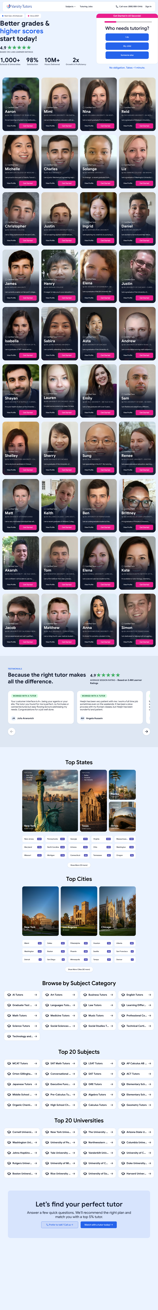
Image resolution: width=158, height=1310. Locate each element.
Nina (87, 111)
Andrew (128, 341)
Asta (87, 341)
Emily (87, 398)
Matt (9, 513)
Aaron (10, 111)
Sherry (50, 455)
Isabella (12, 341)
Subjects (69, 6)
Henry (49, 283)
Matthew (51, 627)
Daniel (127, 226)
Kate (125, 570)
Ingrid (88, 226)
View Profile (11, 126)
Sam (125, 398)
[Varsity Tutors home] (19, 6)
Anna (87, 627)
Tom (47, 570)
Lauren (50, 398)
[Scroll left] (11, 731)
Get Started (28, 126)
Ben (86, 513)
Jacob (10, 627)
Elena (87, 283)
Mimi (48, 111)
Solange (90, 169)
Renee (127, 455)
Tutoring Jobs (86, 6)
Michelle (12, 169)
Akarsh (11, 570)
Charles (51, 169)
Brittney (128, 513)
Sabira (49, 341)
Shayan (11, 398)
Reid (125, 111)
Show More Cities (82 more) (79, 969)
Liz (123, 169)
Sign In (148, 6)
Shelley (11, 455)
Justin (49, 226)
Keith (48, 513)
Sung (87, 455)
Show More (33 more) (79, 865)
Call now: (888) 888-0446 (130, 6)
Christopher (15, 226)
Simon (126, 627)
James (11, 283)
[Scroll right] (146, 731)
